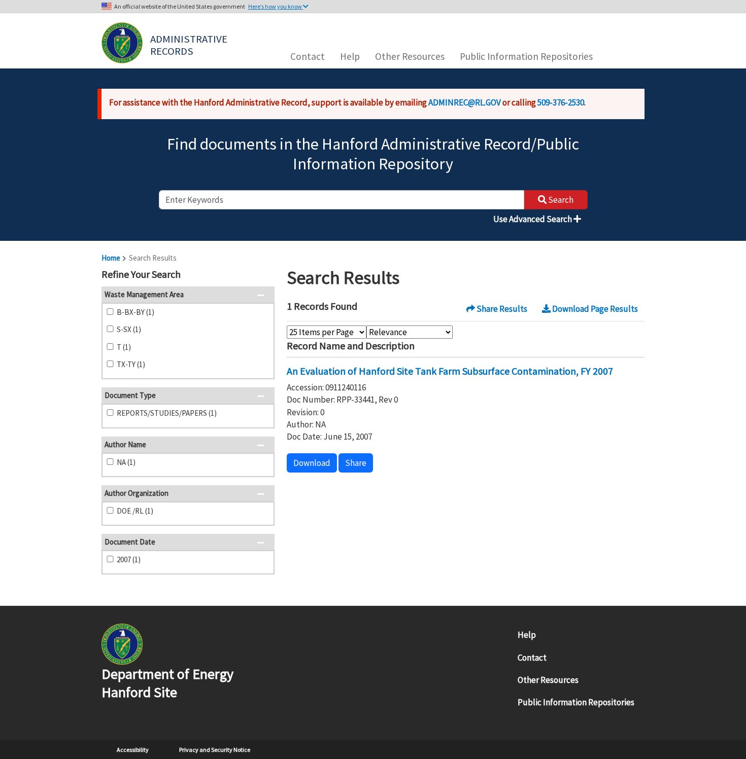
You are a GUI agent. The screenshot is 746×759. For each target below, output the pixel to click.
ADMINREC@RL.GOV (464, 102)
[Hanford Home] (122, 643)
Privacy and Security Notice (214, 749)
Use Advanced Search (533, 219)
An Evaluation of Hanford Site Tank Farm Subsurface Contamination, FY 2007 (450, 371)
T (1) (124, 347)
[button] (264, 275)
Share (355, 462)
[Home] (122, 42)
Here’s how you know (275, 6)
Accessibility (133, 749)
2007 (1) (129, 559)
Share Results (501, 308)
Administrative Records (189, 44)
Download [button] (311, 462)
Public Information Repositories (526, 56)
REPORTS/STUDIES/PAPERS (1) (167, 413)
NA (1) (126, 462)
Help (350, 56)
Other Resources (410, 56)
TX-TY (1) (131, 364)
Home (110, 258)
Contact (307, 56)
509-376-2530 (560, 102)
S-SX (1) (129, 329)
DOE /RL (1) (135, 511)
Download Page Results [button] (594, 308)
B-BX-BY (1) (135, 312)
